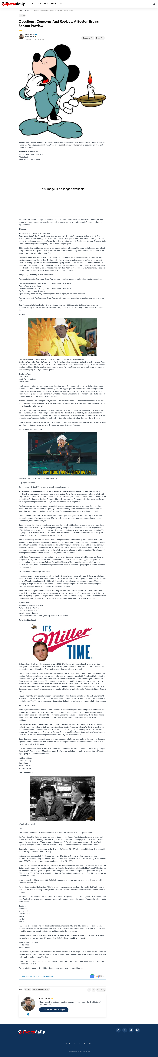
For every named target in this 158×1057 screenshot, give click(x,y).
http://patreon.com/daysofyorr (71, 145)
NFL (33, 4)
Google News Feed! (47, 976)
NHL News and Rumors (41, 989)
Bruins (27, 10)
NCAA (53, 4)
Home (20, 10)
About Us (68, 1044)
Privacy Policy (88, 1044)
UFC (60, 4)
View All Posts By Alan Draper (54, 1010)
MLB (46, 4)
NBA (39, 4)
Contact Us (77, 1044)
